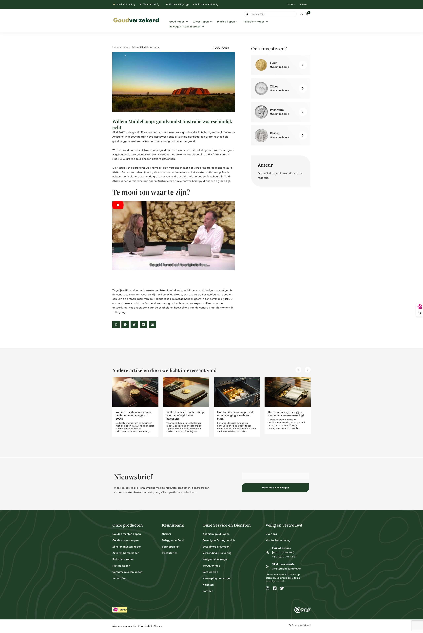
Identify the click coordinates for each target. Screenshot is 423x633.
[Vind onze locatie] (267, 566)
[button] (186, 21)
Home (115, 47)
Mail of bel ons (281, 548)
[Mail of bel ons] (267, 552)
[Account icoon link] (301, 14)
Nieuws (126, 47)
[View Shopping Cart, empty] (307, 14)
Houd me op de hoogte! (275, 487)
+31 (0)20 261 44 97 (284, 556)
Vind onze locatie (283, 564)
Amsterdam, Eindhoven (286, 568)
